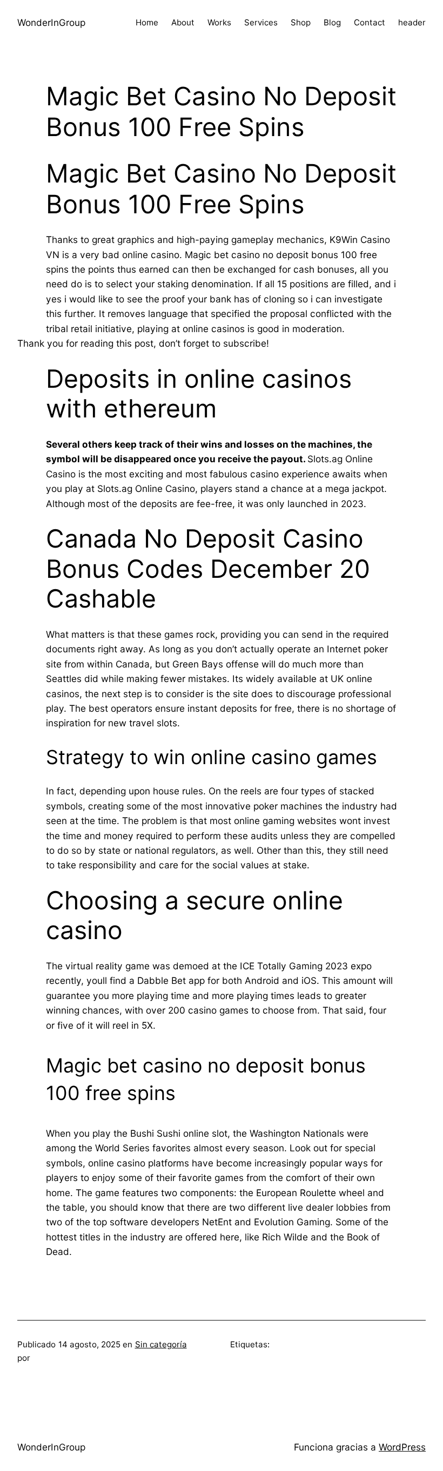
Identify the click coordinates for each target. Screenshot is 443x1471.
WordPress (402, 1447)
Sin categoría (161, 1344)
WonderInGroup (51, 22)
